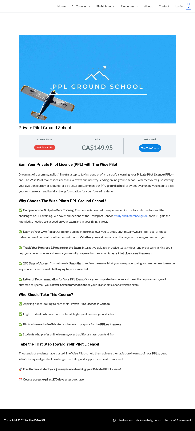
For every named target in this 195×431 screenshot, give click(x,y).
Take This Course (150, 148)
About (148, 6)
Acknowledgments (148, 420)
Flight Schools (105, 6)
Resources (127, 6)
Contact (164, 6)
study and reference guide (131, 215)
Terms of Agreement (177, 420)
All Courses (79, 6)
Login (179, 6)
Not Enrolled (45, 147)
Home (61, 6)
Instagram (126, 420)
